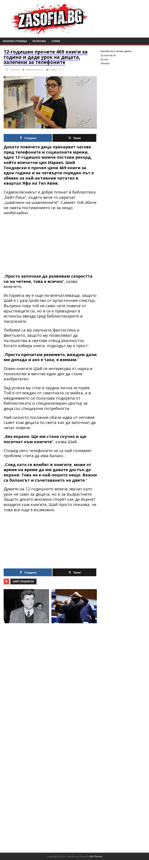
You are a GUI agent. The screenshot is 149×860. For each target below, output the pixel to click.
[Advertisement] (50, 244)
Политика (39, 41)
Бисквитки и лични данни (115, 51)
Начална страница (15, 41)
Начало (105, 63)
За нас (104, 59)
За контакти (108, 55)
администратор (34, 69)
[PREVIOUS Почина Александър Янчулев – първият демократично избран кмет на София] (26, 714)
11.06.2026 (14, 69)
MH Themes (96, 856)
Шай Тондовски (23, 581)
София (55, 41)
